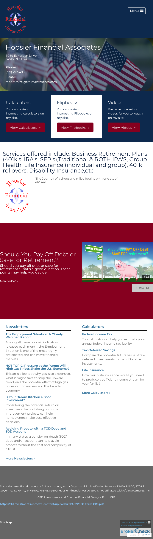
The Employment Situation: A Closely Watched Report (34, 335)
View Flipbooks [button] (73, 127)
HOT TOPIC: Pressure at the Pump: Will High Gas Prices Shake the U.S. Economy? (37, 367)
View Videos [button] (122, 127)
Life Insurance (93, 370)
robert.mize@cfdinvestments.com (31, 82)
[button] (137, 10)
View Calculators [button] (23, 127)
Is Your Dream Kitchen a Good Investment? (28, 398)
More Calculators (96, 393)
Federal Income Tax (97, 334)
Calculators (93, 326)
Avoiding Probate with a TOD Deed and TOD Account (36, 430)
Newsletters (17, 326)
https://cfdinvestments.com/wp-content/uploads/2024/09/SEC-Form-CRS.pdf (52, 504)
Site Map (6, 522)
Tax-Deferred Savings (98, 350)
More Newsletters (20, 458)
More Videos (9, 281)
